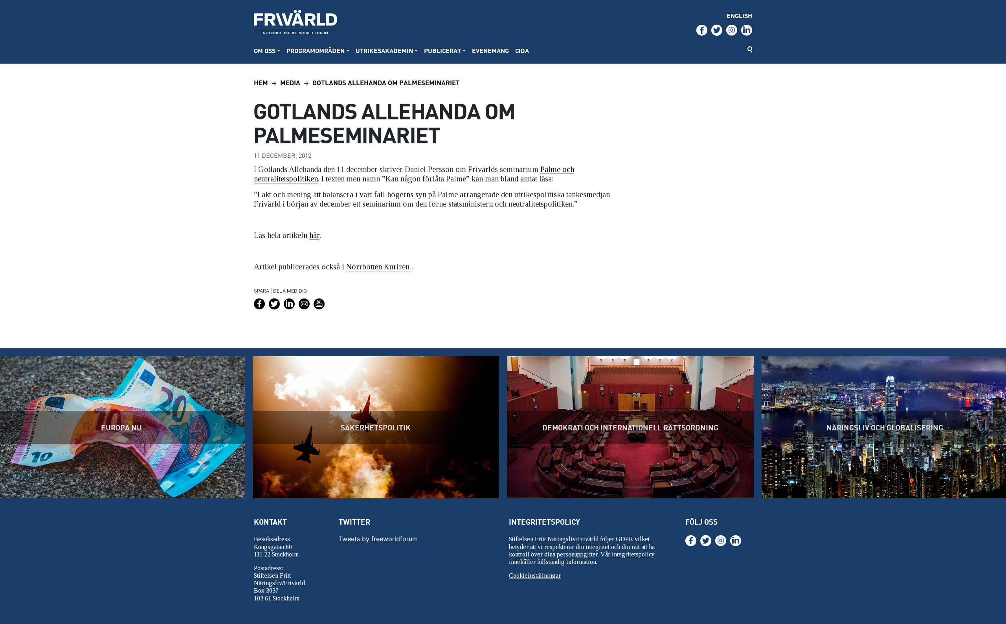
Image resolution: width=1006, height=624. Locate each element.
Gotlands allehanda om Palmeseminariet (386, 82)
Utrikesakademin (384, 50)
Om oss (264, 50)
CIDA (522, 50)
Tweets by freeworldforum (378, 539)
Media (290, 82)
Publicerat (442, 50)
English (739, 15)
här (314, 235)
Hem (261, 82)
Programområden (315, 50)
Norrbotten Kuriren (378, 266)
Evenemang (490, 50)
